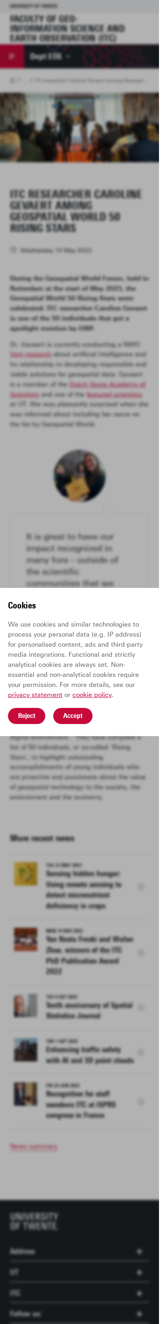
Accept (72, 716)
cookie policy (92, 695)
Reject (26, 716)
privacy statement (35, 695)
